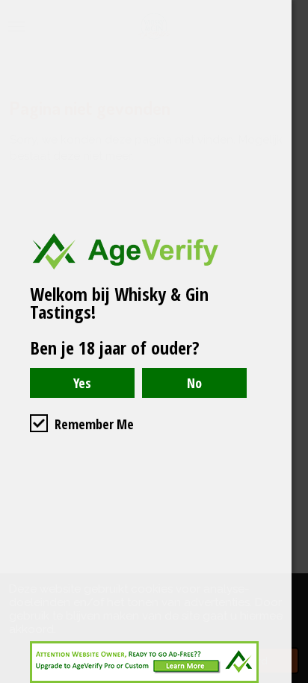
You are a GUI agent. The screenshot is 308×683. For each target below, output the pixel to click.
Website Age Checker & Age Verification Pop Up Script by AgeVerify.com (289, 679)
